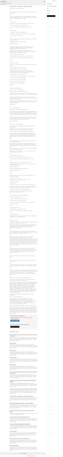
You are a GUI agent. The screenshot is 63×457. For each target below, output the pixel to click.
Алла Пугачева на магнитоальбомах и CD (19, 417)
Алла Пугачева (13, 357)
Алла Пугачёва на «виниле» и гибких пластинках (21, 396)
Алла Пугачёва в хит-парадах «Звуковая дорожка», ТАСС (23, 389)
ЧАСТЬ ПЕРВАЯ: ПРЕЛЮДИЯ (51, 6)
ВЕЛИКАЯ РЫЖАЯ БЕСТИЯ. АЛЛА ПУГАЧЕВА (21, 403)
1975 (47, 8)
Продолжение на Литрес (15, 326)
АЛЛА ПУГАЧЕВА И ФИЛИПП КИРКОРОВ (20, 424)
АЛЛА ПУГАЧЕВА (14, 445)
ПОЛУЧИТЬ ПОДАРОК (15, 320)
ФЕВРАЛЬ (48, 10)
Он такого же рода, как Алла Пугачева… (19, 438)
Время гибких (13, 343)
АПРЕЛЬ (48, 13)
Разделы (25, 453)
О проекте (21, 453)
